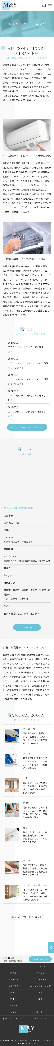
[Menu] (50, 5)
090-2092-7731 (11, 522)
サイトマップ (40, 1018)
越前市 (15, 916)
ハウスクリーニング (32, 916)
